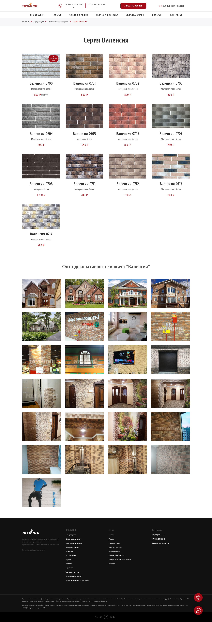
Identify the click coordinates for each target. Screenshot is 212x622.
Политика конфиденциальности (33, 550)
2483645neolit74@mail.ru (160, 543)
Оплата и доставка (107, 15)
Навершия (69, 551)
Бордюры (69, 564)
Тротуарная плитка (72, 572)
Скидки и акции (78, 15)
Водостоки (69, 568)
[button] (133, 6)
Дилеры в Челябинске (116, 555)
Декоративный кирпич (58, 21)
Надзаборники (71, 555)
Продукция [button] (36, 15)
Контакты (176, 15)
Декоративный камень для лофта (77, 580)
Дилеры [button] (156, 15)
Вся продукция (71, 535)
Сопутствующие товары (73, 576)
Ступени (68, 560)
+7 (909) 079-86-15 (158, 539)
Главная (25, 21)
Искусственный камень (74, 543)
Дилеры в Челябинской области (120, 560)
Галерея (57, 15)
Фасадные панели (72, 547)
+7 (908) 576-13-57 (158, 535)
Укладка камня (135, 15)
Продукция (39, 21)
